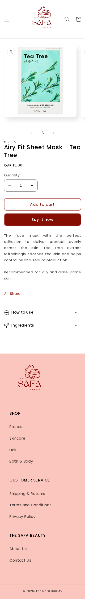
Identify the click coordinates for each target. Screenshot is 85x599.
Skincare (17, 438)
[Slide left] (31, 132)
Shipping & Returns (27, 493)
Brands (15, 426)
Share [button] (15, 293)
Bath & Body (21, 461)
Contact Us (20, 560)
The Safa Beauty (49, 591)
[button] (6, 19)
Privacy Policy (22, 516)
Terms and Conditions (30, 505)
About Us (18, 548)
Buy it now (42, 219)
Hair (13, 449)
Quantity (12, 175)
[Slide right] (53, 132)
